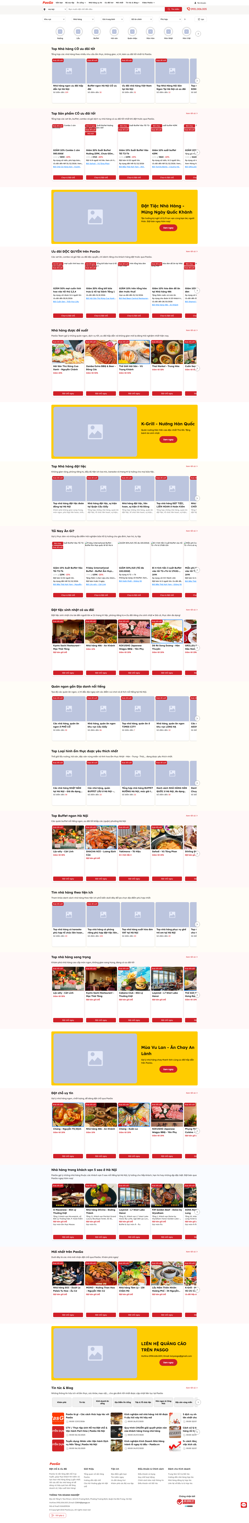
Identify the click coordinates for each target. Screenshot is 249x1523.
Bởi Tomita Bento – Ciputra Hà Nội (165, 167)
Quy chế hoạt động (146, 1477)
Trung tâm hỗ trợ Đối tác (179, 1474)
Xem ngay (168, 227)
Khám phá (61, 1402)
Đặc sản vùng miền (183, 1402)
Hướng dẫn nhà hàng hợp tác (181, 1477)
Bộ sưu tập (69, 3)
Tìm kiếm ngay (117, 1477)
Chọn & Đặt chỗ (68, 177)
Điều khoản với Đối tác (148, 1483)
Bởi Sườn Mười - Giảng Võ (130, 581)
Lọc (202, 19)
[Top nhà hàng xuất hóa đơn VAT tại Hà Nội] (137, 914)
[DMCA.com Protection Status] (184, 1506)
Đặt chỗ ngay (68, 393)
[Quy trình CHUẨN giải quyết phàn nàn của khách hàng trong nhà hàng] (117, 1432)
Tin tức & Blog (132, 3)
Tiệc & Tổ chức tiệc (143, 1402)
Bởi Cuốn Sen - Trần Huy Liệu (66, 301)
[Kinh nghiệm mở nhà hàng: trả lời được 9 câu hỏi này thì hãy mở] (117, 1419)
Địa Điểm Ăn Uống (123, 1402)
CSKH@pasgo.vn (82, 1502)
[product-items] (101, 554)
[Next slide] (198, 33)
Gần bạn (59, 3)
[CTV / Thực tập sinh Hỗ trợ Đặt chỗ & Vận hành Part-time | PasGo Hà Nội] (58, 1432)
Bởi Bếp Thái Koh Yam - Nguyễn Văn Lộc (67, 584)
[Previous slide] (51, 33)
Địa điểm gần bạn (119, 1474)
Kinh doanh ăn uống (102, 1402)
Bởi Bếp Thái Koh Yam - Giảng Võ (167, 584)
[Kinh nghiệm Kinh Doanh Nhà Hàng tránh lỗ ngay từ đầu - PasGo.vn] (117, 1445)
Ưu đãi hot (109, 3)
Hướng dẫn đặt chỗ (92, 1480)
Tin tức (82, 1402)
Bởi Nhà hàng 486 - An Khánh (165, 305)
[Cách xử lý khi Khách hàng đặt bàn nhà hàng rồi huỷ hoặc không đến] (175, 1432)
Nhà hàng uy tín (95, 3)
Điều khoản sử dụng (146, 1474)
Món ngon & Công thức (163, 1402)
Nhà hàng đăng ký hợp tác (179, 1480)
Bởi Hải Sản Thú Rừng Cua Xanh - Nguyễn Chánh (101, 298)
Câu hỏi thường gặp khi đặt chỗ (96, 1485)
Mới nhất (119, 3)
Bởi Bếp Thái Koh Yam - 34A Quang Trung (131, 167)
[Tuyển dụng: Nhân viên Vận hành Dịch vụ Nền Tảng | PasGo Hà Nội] (58, 1445)
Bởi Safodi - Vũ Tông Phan (97, 163)
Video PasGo (147, 3)
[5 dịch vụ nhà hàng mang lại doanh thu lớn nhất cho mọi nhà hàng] (175, 1419)
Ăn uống (80, 3)
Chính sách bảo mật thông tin (151, 1480)
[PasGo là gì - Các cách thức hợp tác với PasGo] (58, 1419)
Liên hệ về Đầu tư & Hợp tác (180, 1483)
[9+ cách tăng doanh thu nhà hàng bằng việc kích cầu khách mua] (175, 1445)
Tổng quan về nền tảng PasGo (94, 1475)
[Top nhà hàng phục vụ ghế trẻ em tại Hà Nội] (172, 914)
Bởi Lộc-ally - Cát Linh (96, 584)
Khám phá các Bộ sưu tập (122, 1483)
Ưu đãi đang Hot (118, 1480)
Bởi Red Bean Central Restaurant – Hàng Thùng (133, 298)
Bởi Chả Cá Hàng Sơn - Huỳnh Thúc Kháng (66, 167)
